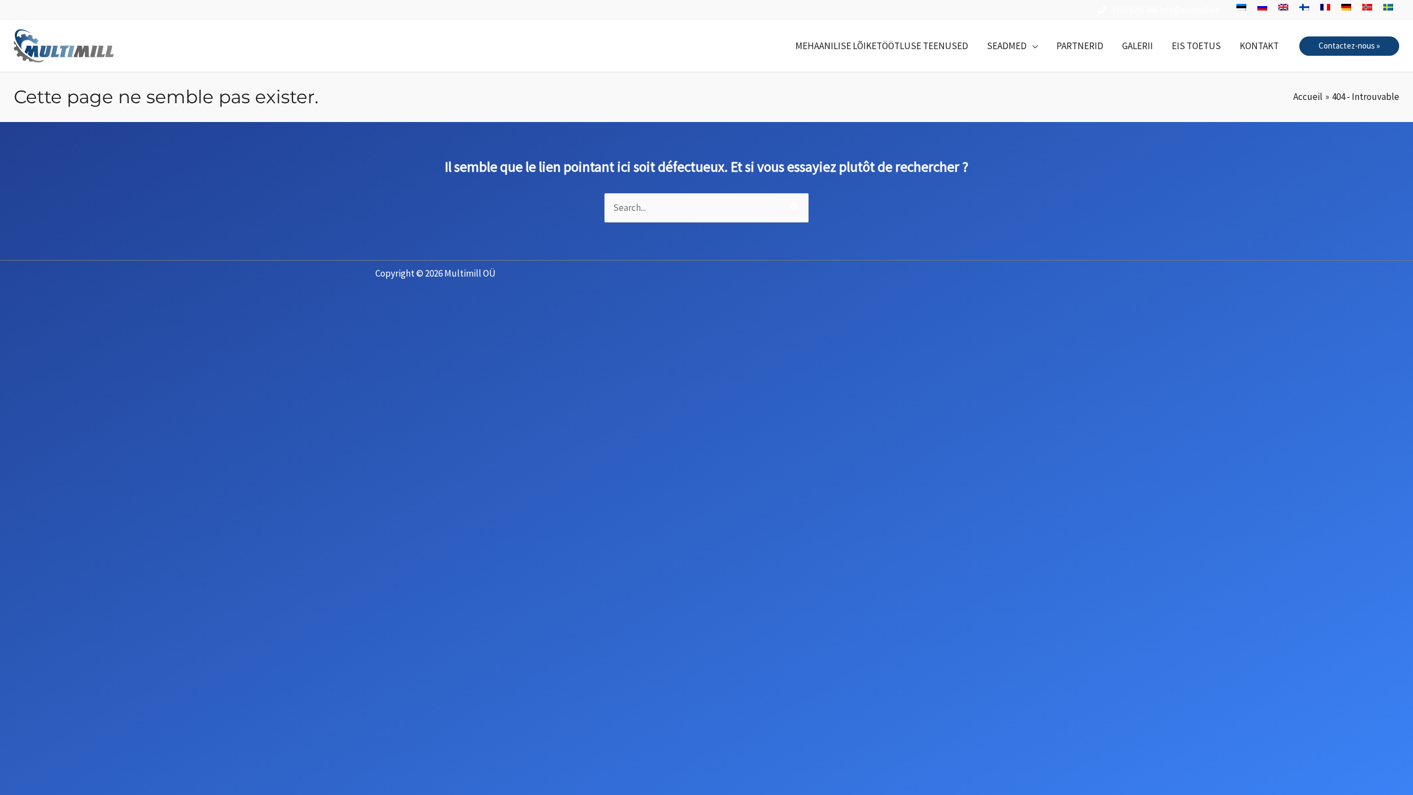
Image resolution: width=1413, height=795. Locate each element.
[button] (1012, 45)
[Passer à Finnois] (1304, 7)
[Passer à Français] (1325, 7)
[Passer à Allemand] (1346, 7)
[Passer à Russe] (1262, 7)
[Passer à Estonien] (1241, 7)
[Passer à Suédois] (1388, 7)
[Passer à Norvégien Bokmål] (1367, 7)
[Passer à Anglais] (1283, 7)
